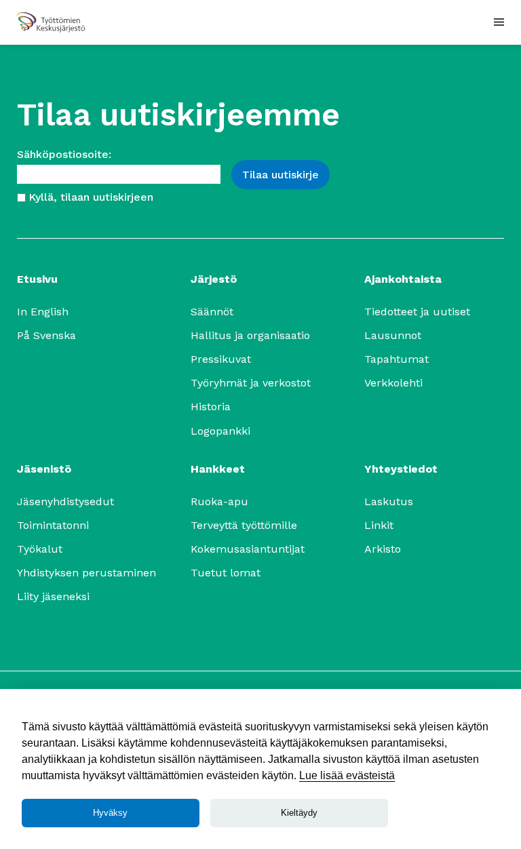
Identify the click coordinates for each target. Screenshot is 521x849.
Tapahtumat (396, 359)
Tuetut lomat (225, 572)
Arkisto (382, 548)
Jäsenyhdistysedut (65, 501)
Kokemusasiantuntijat (248, 548)
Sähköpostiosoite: (64, 154)
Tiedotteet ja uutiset (417, 311)
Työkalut (39, 548)
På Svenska (46, 335)
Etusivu (37, 279)
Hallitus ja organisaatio (250, 335)
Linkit (378, 525)
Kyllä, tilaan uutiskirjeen (90, 197)
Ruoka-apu (219, 501)
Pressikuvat (221, 359)
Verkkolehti (393, 382)
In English (43, 311)
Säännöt (212, 311)
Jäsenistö (44, 468)
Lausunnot (392, 335)
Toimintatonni (53, 525)
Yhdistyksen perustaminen (86, 572)
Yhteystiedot (401, 468)
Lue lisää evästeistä (347, 775)
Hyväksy (110, 813)
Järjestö (214, 279)
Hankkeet (218, 468)
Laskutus (388, 501)
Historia (211, 406)
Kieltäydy (299, 813)
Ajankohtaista (403, 279)
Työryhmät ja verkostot (251, 382)
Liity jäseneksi (53, 596)
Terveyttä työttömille (244, 525)
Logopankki (220, 430)
